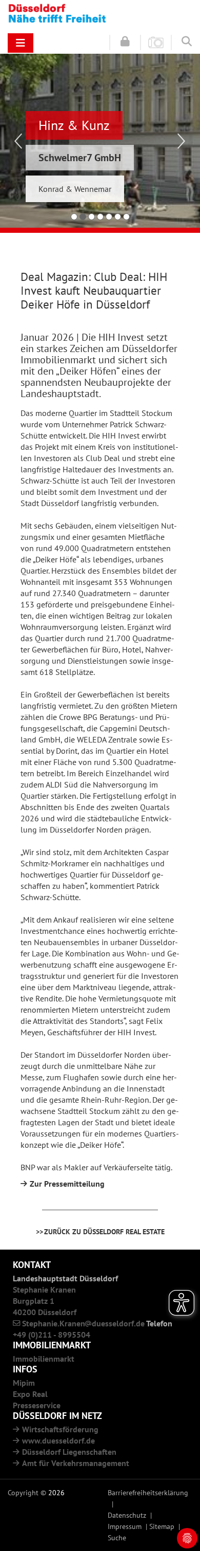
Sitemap (161, 1526)
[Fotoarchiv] (156, 42)
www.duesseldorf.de (58, 1440)
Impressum (125, 1526)
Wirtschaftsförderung (60, 1429)
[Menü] (20, 43)
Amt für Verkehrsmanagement (75, 1463)
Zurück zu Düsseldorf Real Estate (104, 1231)
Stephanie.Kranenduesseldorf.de (83, 1323)
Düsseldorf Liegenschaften (69, 1452)
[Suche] (186, 41)
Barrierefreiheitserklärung (148, 1492)
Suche (117, 1537)
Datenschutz (127, 1515)
